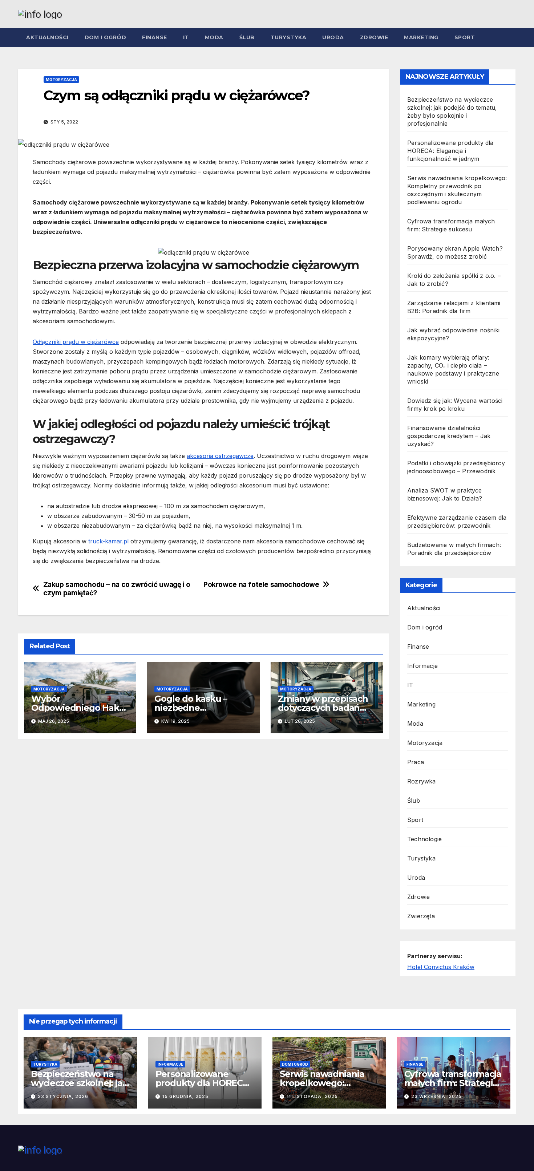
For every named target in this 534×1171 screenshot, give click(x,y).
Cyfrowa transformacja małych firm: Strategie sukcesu (452, 1083)
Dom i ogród (105, 37)
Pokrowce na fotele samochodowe (261, 584)
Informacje (422, 665)
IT (186, 37)
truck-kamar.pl (108, 541)
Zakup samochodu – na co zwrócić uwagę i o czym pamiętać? (116, 588)
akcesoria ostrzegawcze (220, 455)
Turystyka (289, 37)
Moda (214, 37)
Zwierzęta (421, 916)
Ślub (247, 37)
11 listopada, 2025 (312, 1096)
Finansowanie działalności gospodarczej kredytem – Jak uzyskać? (448, 435)
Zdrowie (374, 37)
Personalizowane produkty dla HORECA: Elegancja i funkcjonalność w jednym (450, 150)
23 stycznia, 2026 (63, 1096)
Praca (415, 762)
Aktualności (47, 37)
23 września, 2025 (436, 1096)
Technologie (424, 839)
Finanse (154, 37)
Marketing (421, 37)
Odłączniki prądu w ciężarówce (76, 341)
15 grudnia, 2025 (185, 1096)
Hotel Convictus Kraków (440, 967)
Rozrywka (421, 781)
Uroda (333, 37)
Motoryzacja (61, 79)
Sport (464, 37)
